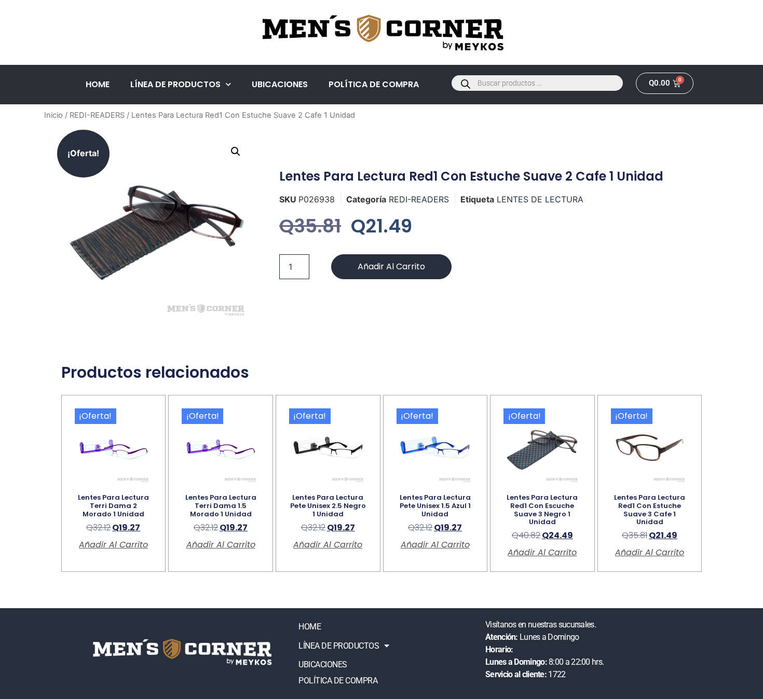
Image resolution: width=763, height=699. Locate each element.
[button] (235, 151)
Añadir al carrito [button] (113, 545)
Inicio (53, 115)
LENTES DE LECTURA (540, 199)
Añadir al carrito (391, 266)
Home (98, 84)
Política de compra (374, 84)
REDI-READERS (97, 115)
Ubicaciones (280, 84)
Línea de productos (175, 84)
